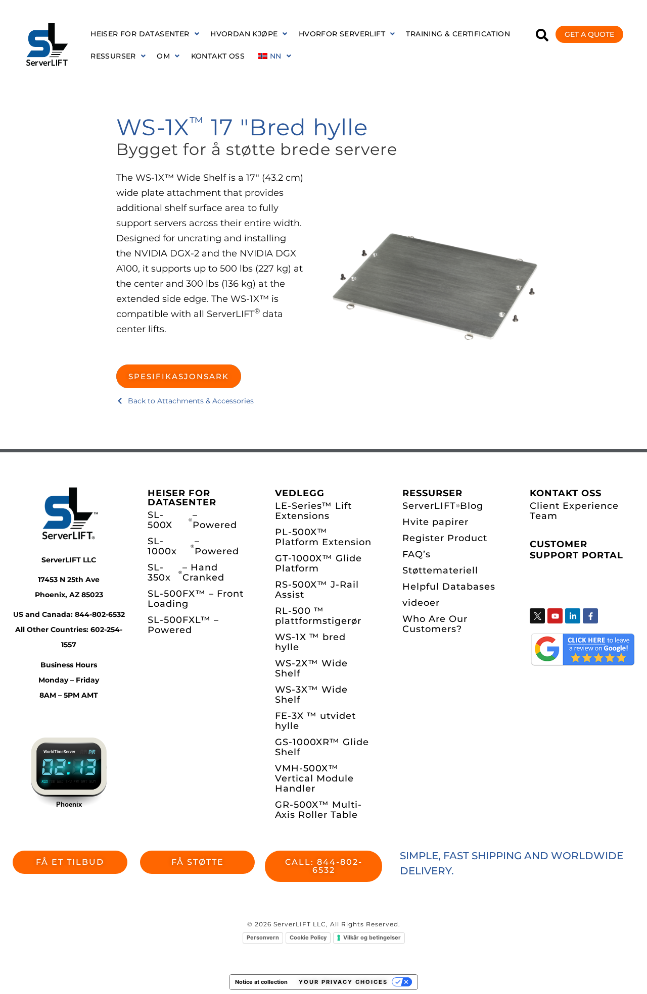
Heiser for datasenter (139, 33)
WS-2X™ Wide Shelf (311, 668)
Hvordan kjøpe (244, 33)
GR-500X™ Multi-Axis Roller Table (318, 809)
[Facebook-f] (590, 615)
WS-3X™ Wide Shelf (311, 694)
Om (163, 56)
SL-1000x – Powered (193, 546)
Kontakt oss (218, 56)
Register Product (444, 538)
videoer (421, 602)
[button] (145, 34)
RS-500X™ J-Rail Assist (317, 589)
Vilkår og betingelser (372, 937)
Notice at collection (261, 981)
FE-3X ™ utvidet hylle (315, 720)
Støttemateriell (440, 570)
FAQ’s (416, 554)
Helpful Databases (448, 586)
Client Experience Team (574, 510)
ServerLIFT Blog (442, 505)
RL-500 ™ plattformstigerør (318, 615)
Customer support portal (576, 550)
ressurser (113, 56)
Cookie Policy (308, 937)
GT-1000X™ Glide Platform (318, 563)
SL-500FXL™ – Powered (183, 625)
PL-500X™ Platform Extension (323, 537)
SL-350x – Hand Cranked (186, 572)
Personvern (263, 937)
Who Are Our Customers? (435, 624)
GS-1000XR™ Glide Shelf (322, 747)
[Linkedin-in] (572, 615)
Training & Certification (458, 33)
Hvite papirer (435, 522)
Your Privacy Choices (343, 981)
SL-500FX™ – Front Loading (196, 598)
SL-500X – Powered (192, 520)
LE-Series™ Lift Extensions (313, 510)
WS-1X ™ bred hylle (310, 642)
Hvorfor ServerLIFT (342, 33)
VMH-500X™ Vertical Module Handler (314, 778)
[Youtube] (555, 615)
